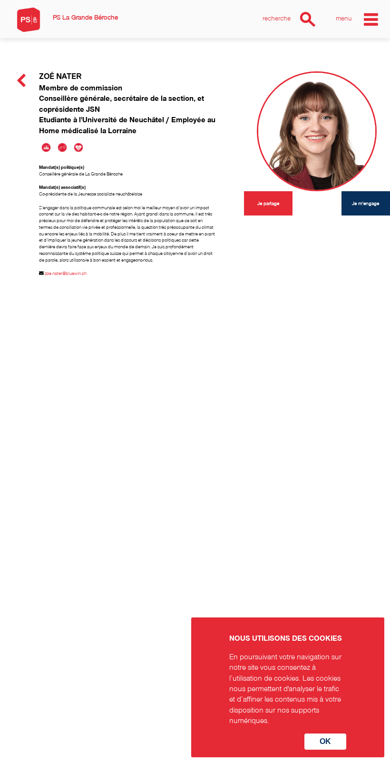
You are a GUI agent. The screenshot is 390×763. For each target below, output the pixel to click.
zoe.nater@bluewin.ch (66, 273)
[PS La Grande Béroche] (28, 19)
